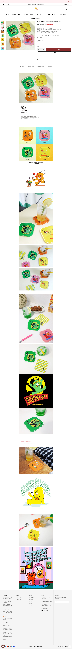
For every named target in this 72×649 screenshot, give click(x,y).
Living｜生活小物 (61, 14)
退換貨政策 (31, 599)
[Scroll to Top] (70, 643)
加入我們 (44, 4)
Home (7, 14)
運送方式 (30, 601)
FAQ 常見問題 (18, 597)
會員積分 (30, 605)
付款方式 (30, 603)
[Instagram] (6, 4)
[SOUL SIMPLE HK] (36, 9)
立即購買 (54, 52)
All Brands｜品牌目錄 (28, 14)
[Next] (68, 1)
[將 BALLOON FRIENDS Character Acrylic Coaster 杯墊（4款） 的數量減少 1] (38, 49)
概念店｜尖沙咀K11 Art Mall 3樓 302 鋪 (7, 618)
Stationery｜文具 (40, 14)
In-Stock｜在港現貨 (16, 14)
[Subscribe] (67, 602)
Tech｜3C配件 (51, 14)
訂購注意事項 (31, 597)
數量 (38, 46)
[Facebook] (3, 4)
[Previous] (3, 1)
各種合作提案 (18, 599)
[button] (66, 9)
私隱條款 (30, 607)
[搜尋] (4, 9)
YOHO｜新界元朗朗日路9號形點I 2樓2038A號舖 (7, 624)
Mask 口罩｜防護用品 (35, 18)
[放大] (32, 23)
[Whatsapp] (8, 4)
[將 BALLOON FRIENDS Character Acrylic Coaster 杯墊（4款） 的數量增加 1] (43, 49)
